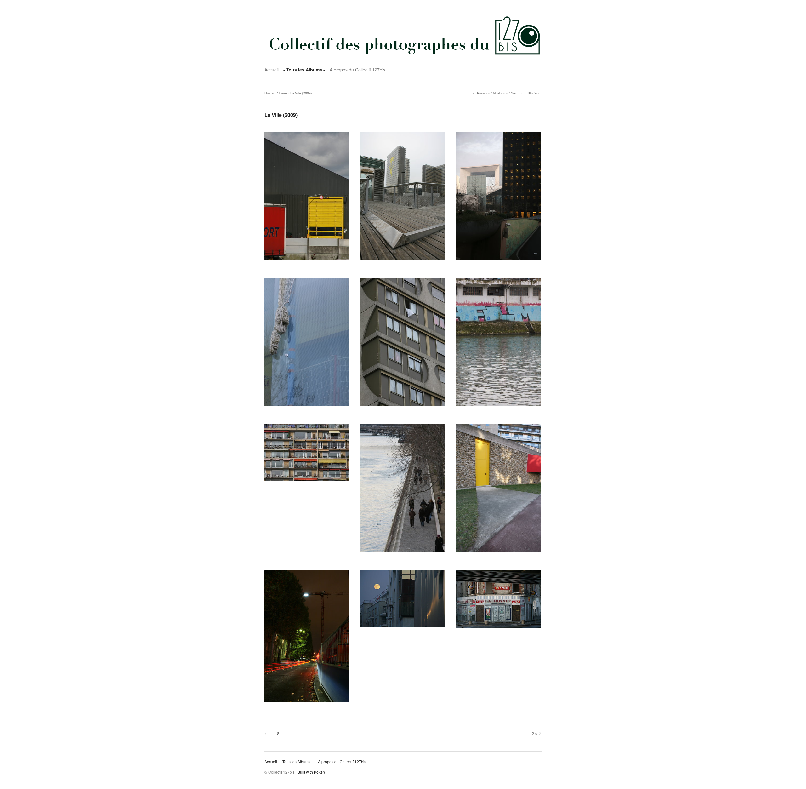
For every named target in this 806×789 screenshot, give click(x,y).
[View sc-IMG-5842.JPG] (402, 344)
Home (269, 93)
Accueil (271, 69)
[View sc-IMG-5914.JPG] (306, 454)
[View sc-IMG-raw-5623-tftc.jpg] (402, 601)
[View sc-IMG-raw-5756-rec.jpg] (498, 601)
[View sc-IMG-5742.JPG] (306, 344)
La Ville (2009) (301, 93)
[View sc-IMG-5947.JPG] (402, 490)
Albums (281, 93)
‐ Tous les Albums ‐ (304, 69)
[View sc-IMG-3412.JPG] (306, 198)
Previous (483, 93)
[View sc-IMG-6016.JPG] (498, 490)
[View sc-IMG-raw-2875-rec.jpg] (306, 638)
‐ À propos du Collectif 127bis (341, 761)
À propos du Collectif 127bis (357, 69)
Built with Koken (311, 772)
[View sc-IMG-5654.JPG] (498, 198)
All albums (500, 93)
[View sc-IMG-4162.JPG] (402, 198)
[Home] (403, 35)
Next (514, 93)
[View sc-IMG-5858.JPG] (498, 344)
